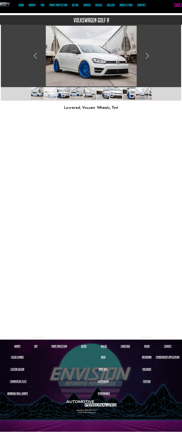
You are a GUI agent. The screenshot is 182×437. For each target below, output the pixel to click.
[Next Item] (147, 56)
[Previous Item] (35, 56)
